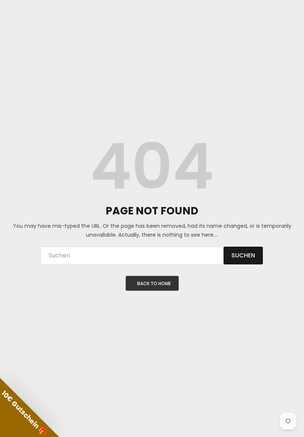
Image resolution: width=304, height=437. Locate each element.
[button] (29, 407)
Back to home (154, 283)
